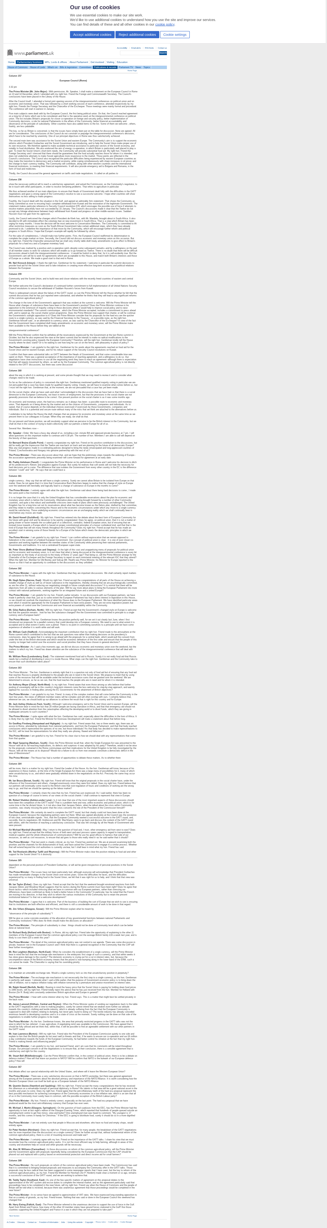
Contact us (162, 48)
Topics (147, 67)
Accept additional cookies (92, 35)
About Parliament (78, 62)
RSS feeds (149, 48)
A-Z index (11, 1222)
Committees (85, 67)
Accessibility (122, 48)
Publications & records (105, 67)
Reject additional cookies (137, 35)
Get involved (97, 62)
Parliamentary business (29, 62)
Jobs (63, 1222)
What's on (52, 67)
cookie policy (164, 24)
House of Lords (37, 67)
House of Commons (18, 67)
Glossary (21, 1222)
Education (122, 62)
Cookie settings (174, 35)
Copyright (89, 1222)
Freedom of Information (48, 1222)
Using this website (75, 1222)
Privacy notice (101, 1222)
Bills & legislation (68, 67)
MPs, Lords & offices (56, 62)
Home (11, 62)
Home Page (132, 70)
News (138, 67)
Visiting (110, 62)
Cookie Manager (126, 1222)
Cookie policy (113, 1222)
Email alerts (136, 48)
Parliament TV (126, 67)
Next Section (14, 1216)
